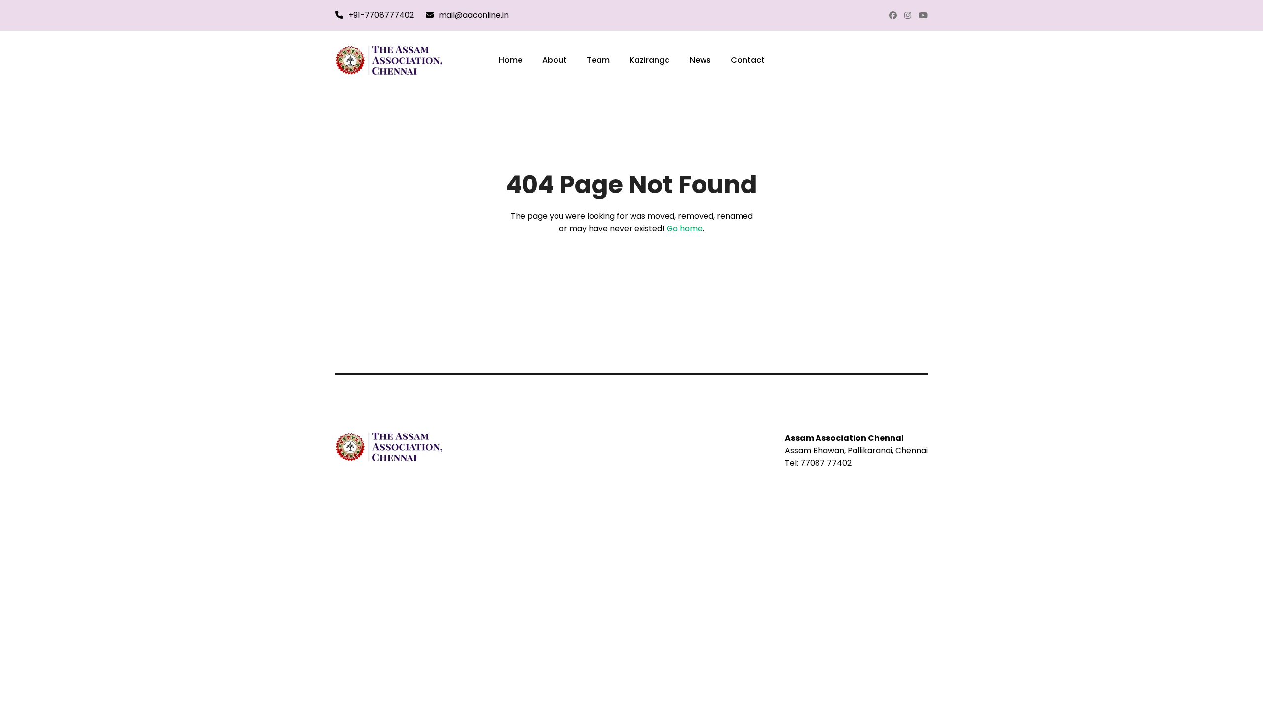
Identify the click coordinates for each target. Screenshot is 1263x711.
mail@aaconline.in (474, 15)
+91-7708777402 (381, 15)
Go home (685, 228)
